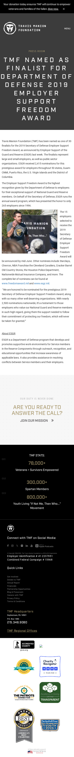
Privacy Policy (13, 598)
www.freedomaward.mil (15, 283)
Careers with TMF (15, 595)
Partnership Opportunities (18, 589)
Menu (67, 28)
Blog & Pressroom (15, 592)
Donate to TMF (13, 579)
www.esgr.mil (41, 283)
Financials (11, 586)
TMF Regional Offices (22, 631)
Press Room (37, 51)
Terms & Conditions (16, 601)
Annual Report (13, 582)
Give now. (53, 9)
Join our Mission (34, 421)
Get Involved (12, 576)
